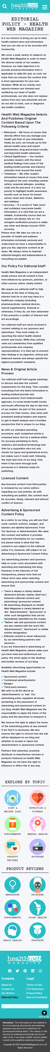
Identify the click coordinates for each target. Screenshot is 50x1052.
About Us (6, 984)
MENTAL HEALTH (38, 834)
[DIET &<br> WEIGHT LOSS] (12, 798)
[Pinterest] (25, 970)
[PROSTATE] (37, 930)
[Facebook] (9, 970)
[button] (5, 6)
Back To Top (44, 1017)
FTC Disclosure (35, 989)
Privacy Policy (34, 993)
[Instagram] (40, 970)
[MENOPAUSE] (12, 885)
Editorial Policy (9, 997)
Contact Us (7, 989)
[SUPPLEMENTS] (12, 824)
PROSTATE (37, 940)
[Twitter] (17, 970)
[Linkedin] (32, 970)
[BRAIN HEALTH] (12, 930)
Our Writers (8, 993)
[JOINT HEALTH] (37, 908)
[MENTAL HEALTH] (37, 824)
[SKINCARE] (37, 847)
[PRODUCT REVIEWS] (12, 847)
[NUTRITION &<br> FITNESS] (37, 798)
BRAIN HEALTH (12, 940)
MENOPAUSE (12, 894)
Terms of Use (34, 984)
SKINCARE (37, 856)
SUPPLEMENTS (12, 834)
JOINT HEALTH (37, 917)
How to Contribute (36, 997)
